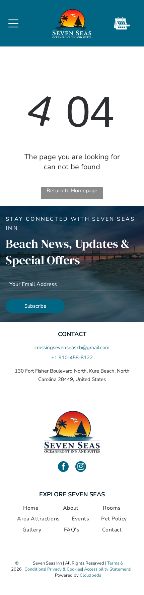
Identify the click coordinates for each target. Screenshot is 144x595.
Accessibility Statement (107, 569)
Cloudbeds (90, 575)
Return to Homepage (72, 190)
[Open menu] (13, 23)
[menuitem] (31, 508)
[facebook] (63, 467)
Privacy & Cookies (64, 569)
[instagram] (80, 467)
